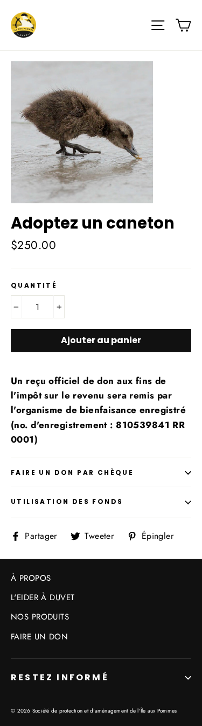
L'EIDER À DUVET (42, 597)
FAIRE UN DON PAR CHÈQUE (72, 472)
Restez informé (60, 677)
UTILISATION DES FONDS (67, 501)
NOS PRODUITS (40, 617)
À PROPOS (31, 578)
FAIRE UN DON (39, 637)
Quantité (34, 285)
